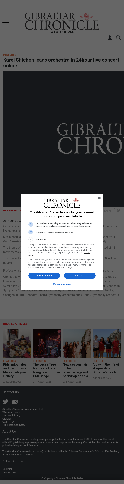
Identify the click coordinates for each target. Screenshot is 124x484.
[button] (62, 239)
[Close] (99, 198)
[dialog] (62, 242)
